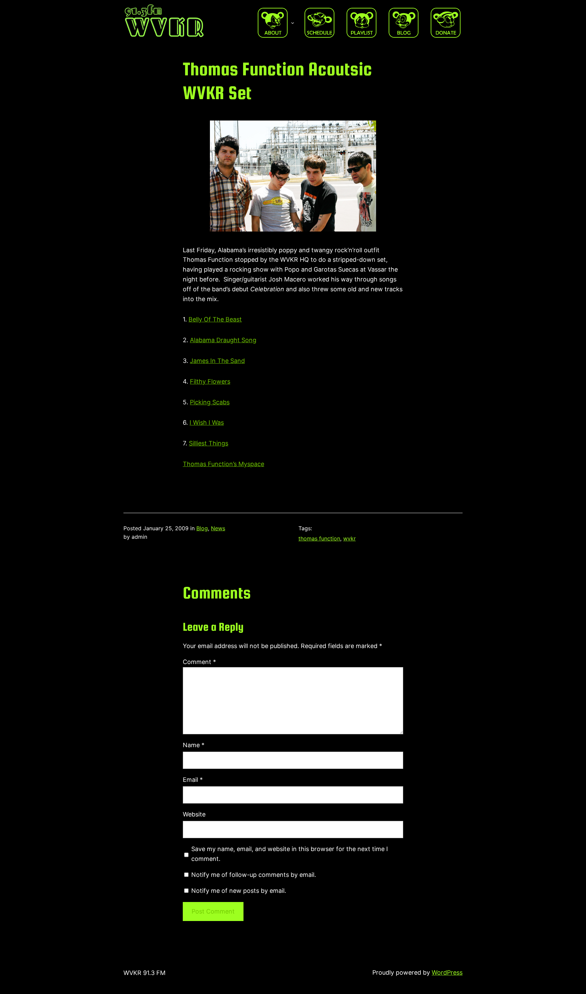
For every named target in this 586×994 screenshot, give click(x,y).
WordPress (447, 972)
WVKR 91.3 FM (144, 972)
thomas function (319, 538)
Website (194, 814)
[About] (273, 23)
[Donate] (446, 23)
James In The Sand (217, 360)
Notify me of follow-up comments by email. (253, 874)
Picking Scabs (210, 402)
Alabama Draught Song (223, 340)
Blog (202, 528)
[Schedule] (319, 23)
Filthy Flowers (210, 381)
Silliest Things (208, 443)
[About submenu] (292, 22)
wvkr (349, 538)
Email (193, 779)
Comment (199, 661)
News (218, 528)
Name (193, 745)
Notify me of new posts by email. (238, 890)
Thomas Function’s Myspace (223, 463)
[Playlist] (361, 23)
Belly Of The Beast (215, 319)
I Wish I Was (207, 422)
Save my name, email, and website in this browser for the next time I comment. (289, 853)
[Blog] (404, 23)
